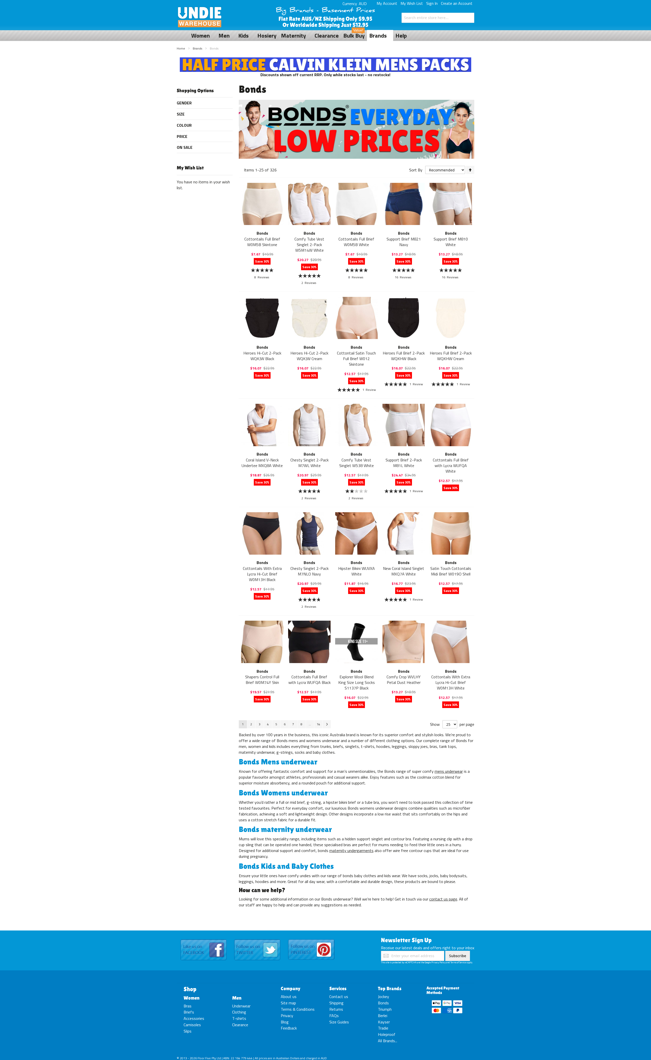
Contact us (338, 996)
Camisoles (192, 1025)
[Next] (327, 724)
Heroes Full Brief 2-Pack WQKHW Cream (451, 356)
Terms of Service (458, 962)
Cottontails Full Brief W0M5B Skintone (262, 242)
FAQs (334, 1016)
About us (289, 996)
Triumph (385, 1009)
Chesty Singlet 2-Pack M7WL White (309, 463)
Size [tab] (181, 114)
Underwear (241, 1006)
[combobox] (438, 18)
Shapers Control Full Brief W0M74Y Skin (262, 679)
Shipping (336, 1003)
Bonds (383, 1003)
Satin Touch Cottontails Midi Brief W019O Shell (450, 571)
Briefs (189, 1012)
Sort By (415, 170)
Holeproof (386, 1034)
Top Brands (390, 988)
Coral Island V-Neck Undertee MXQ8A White (262, 463)
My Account (387, 3)
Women (191, 998)
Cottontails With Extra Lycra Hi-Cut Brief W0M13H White (450, 682)
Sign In (432, 3)
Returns (336, 1009)
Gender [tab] (184, 103)
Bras (187, 1006)
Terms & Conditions (298, 1009)
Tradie (383, 1028)
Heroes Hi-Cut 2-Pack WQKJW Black (262, 356)
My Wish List (412, 3)
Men (236, 998)
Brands (198, 48)
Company (290, 988)
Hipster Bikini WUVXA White (356, 571)
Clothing (239, 1012)
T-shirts (239, 1018)
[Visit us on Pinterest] (311, 940)
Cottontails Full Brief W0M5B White (356, 242)
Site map (288, 1003)
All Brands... (387, 1041)
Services (338, 988)
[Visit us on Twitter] (257, 940)
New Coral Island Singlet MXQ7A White (403, 571)
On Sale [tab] (185, 147)
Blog (285, 1022)
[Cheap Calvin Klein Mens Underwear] (325, 60)
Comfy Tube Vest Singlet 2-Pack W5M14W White (309, 244)
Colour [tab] (184, 125)
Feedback (289, 1028)
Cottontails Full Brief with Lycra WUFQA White (451, 465)
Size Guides (339, 1022)
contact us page (443, 899)
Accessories (194, 1018)
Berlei (382, 1016)
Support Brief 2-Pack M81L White (404, 463)
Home (181, 48)
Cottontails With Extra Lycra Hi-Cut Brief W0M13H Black (262, 574)
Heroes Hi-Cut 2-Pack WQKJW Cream (309, 356)
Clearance (240, 1025)
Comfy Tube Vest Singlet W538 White (356, 463)
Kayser (384, 1022)
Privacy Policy (438, 962)
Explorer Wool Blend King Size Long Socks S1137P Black (356, 682)
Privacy (287, 1016)
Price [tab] (182, 136)
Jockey (383, 996)
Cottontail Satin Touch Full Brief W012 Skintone (356, 358)
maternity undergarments (351, 850)
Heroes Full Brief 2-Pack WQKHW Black (404, 356)
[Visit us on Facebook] (204, 940)
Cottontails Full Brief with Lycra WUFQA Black (309, 679)
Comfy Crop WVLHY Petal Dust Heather (404, 679)
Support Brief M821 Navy (404, 242)
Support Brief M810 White (451, 242)
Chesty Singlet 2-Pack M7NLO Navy (309, 571)
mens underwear (449, 771)
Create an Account (456, 3)
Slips (187, 1031)
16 (403, 277)
